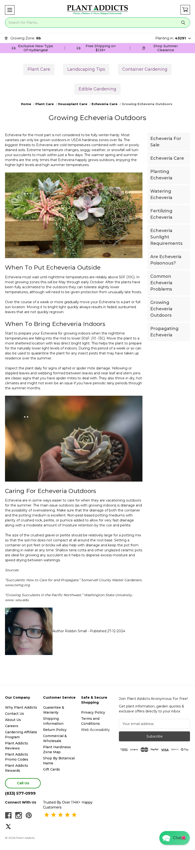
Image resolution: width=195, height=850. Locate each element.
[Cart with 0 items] (185, 9)
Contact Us (14, 713)
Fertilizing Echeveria (161, 214)
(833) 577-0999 (20, 793)
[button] (10, 10)
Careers (11, 726)
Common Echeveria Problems (161, 283)
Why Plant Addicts (21, 707)
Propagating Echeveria (164, 332)
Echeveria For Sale (165, 142)
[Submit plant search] (183, 23)
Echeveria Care (167, 158)
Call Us (23, 783)
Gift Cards (51, 769)
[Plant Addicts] (97, 10)
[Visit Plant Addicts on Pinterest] (28, 815)
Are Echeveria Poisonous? (165, 260)
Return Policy (55, 730)
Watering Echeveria (161, 194)
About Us (13, 720)
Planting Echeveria (161, 175)
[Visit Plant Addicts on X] (8, 826)
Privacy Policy (93, 712)
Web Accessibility (95, 730)
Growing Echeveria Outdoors (161, 309)
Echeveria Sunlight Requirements (166, 237)
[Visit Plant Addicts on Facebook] (8, 815)
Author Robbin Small (70, 631)
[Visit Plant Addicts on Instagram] (18, 815)
